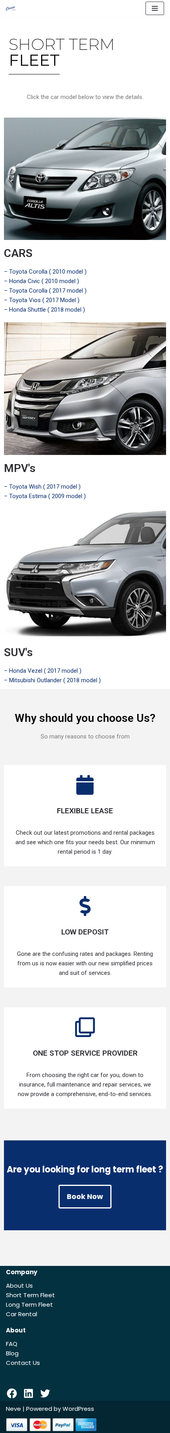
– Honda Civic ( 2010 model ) (41, 281)
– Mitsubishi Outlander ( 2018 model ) (52, 680)
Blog (12, 1353)
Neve (13, 1408)
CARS (18, 253)
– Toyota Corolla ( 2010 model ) (45, 271)
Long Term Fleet (29, 1304)
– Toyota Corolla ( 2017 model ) (45, 290)
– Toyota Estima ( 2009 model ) (45, 496)
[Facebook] (12, 1393)
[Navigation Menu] (154, 8)
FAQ (11, 1344)
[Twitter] (45, 1393)
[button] (85, 1196)
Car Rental (21, 1314)
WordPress (78, 1408)
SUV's (18, 652)
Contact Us (23, 1363)
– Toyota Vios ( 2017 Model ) (41, 300)
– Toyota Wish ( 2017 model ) (42, 486)
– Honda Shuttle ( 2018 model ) (44, 309)
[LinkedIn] (28, 1393)
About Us (19, 1285)
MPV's (20, 468)
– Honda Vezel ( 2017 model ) (42, 670)
